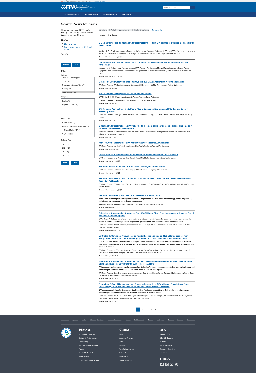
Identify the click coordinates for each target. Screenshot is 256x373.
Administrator (125, 30)
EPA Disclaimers (166, 338)
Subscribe (123, 353)
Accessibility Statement (88, 334)
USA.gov (122, 356)
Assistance (65, 320)
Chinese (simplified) (97, 320)
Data (121, 334)
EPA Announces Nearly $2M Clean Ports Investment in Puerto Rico (129, 195)
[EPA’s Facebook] (162, 364)
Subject (64, 75)
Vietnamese (191, 320)
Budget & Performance (88, 338)
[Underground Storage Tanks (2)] (78, 85)
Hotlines (163, 342)
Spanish (75, 320)
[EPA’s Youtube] (172, 364)
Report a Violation (109, 14)
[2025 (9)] (78, 144)
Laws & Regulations (90, 14)
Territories (113, 30)
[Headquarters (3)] (78, 123)
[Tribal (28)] (78, 81)
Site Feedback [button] (165, 353)
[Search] (192, 7)
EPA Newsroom (70, 44)
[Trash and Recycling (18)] (78, 78)
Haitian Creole (139, 320)
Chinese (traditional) (115, 320)
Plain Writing (84, 356)
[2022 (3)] (78, 155)
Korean (150, 320)
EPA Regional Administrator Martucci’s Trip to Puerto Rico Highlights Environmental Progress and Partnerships (143, 63)
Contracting (83, 342)
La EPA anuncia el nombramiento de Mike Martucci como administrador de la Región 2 (138, 155)
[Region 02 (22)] (78, 134)
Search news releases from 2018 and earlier (78, 48)
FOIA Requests (166, 345)
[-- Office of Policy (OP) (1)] (78, 130)
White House (124, 360)
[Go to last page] (156, 310)
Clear (75, 162)
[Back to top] (250, 367)
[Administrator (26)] (78, 93)
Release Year (66, 140)
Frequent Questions (167, 349)
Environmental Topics (70, 14)
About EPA (125, 14)
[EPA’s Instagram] (176, 364)
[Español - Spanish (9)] (78, 105)
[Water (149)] (78, 89)
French (128, 320)
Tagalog (180, 320)
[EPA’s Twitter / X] (167, 364)
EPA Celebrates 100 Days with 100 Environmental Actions (125, 94)
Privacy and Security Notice (89, 360)
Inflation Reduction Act (141, 30)
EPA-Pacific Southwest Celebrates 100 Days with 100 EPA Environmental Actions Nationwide (141, 82)
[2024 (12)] (78, 148)
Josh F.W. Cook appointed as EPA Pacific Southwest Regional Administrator (134, 143)
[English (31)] (78, 101)
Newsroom (123, 345)
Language (64, 97)
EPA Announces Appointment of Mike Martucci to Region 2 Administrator (132, 167)
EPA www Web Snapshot (88, 345)
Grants (81, 349)
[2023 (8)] (78, 152)
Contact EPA (165, 334)
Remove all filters (157, 30)
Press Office (65, 118)
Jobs (121, 342)
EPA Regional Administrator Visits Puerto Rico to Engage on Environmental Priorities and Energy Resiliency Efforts (143, 110)
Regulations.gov (125, 349)
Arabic (84, 320)
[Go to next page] (151, 310)
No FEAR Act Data (86, 353)
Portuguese (160, 320)
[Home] (78, 7)
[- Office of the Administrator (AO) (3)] (78, 126)
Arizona (104, 30)
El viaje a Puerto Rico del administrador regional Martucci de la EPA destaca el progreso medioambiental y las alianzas (146, 44)
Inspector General (126, 338)
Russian (171, 320)
